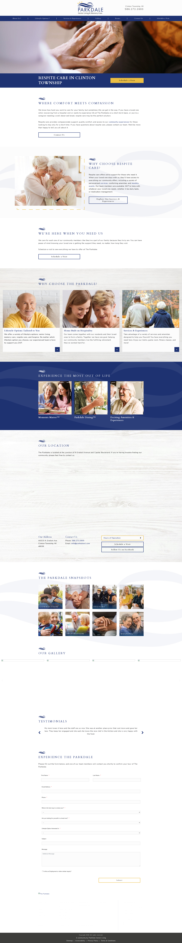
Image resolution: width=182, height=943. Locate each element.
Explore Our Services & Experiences (108, 200)
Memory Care (63, 927)
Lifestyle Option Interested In (51, 842)
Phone (44, 811)
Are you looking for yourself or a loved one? (55, 832)
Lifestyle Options (41, 18)
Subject (44, 853)
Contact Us (138, 18)
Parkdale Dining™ (85, 417)
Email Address (47, 801)
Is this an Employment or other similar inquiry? (58, 885)
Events (117, 18)
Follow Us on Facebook (122, 549)
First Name (45, 789)
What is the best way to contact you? (53, 822)
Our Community (43, 921)
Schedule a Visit (163, 18)
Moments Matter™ (49, 417)
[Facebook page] (124, 938)
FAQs (40, 924)
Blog (40, 932)
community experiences (119, 122)
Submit (119, 894)
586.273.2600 (134, 9)
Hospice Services (65, 932)
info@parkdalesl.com (80, 543)
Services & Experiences (72, 18)
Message (44, 863)
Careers (41, 927)
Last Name (97, 789)
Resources (42, 929)
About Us (16, 18)
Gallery (98, 18)
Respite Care (63, 929)
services (104, 183)
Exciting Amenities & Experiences (122, 419)
